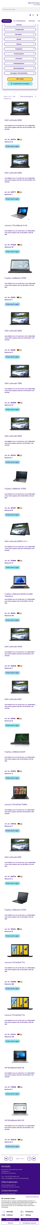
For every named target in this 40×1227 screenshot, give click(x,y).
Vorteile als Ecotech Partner (10, 1187)
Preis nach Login (12, 146)
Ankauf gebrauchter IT (8, 1185)
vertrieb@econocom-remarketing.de (17, 1178)
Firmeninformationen (8, 1193)
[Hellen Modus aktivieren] (30, 15)
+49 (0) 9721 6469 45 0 (12, 1176)
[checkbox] (3, 1212)
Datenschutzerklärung (32, 1197)
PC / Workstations (19, 21)
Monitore (32, 21)
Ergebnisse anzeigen (21, 84)
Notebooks (6, 21)
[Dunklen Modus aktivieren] (38, 15)
